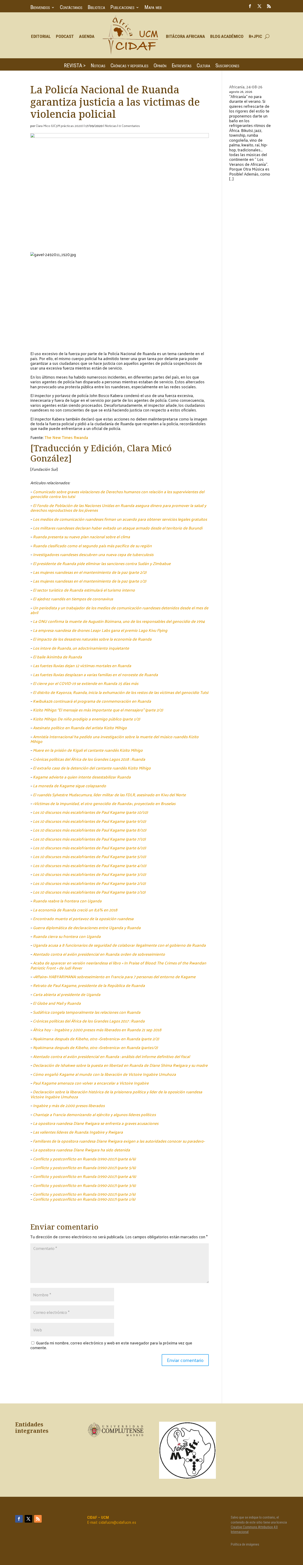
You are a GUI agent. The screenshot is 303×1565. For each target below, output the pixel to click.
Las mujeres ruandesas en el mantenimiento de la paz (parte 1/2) (89, 580)
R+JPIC (255, 36)
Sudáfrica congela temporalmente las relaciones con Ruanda (86, 1012)
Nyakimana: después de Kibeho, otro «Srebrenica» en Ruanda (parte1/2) (95, 1047)
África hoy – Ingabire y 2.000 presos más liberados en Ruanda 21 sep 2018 (97, 1029)
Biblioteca (96, 8)
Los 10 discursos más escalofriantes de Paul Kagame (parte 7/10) (89, 838)
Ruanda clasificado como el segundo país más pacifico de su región (92, 545)
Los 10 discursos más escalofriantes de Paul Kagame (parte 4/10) (89, 865)
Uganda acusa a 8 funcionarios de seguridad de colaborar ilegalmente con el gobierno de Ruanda (119, 945)
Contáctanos (71, 8)
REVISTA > (74, 66)
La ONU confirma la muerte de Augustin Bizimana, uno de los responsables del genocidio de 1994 (119, 621)
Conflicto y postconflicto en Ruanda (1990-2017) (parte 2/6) (84, 1194)
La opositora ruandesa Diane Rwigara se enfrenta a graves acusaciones (95, 1123)
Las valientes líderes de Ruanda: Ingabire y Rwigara (78, 1131)
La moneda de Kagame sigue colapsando (69, 785)
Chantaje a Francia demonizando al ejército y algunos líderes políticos (94, 1114)
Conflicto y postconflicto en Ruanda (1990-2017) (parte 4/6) (84, 1176)
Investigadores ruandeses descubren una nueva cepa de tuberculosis (93, 554)
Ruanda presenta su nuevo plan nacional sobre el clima (81, 536)
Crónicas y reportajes (129, 66)
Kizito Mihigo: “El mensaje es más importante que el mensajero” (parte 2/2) (98, 709)
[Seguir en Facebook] (250, 6)
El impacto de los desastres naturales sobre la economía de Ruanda (92, 638)
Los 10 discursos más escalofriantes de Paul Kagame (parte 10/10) (90, 812)
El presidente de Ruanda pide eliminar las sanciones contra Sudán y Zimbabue (102, 563)
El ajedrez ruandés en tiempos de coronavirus (73, 598)
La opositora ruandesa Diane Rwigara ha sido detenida (81, 1149)
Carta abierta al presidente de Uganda (66, 994)
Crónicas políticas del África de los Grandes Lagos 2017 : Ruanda (89, 1020)
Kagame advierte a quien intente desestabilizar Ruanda (82, 776)
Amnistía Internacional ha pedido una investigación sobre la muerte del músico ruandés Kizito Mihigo (114, 739)
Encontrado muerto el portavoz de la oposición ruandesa (83, 918)
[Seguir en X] (259, 6)
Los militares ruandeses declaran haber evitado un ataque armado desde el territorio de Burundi (117, 527)
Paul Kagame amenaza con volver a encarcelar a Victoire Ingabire (91, 1082)
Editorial (41, 36)
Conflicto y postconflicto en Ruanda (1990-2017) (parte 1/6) (84, 1199)
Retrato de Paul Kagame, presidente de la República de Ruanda (89, 985)
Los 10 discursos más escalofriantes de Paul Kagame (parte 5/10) (89, 856)
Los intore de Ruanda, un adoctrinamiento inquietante (81, 647)
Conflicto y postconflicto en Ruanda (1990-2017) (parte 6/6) (84, 1158)
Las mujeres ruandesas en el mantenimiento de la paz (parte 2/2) (89, 572)
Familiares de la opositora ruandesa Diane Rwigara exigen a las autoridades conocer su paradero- (119, 1140)
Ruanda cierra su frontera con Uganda (67, 936)
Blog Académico (227, 36)
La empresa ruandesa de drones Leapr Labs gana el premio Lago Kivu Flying (100, 630)
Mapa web (153, 8)
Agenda (86, 36)
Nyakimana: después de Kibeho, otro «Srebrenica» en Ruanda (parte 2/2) (96, 1038)
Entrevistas (182, 66)
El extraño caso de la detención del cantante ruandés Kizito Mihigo (92, 767)
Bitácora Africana (185, 36)
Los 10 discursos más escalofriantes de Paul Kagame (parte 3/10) (89, 874)
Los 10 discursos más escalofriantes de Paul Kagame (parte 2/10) (89, 883)
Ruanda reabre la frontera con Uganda (67, 900)
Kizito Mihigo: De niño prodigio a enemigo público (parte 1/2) (86, 718)
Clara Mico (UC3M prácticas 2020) (59, 126)
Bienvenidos (40, 8)
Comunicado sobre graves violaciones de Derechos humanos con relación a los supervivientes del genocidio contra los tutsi (117, 494)
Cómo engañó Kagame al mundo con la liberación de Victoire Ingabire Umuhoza (104, 1074)
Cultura (203, 66)
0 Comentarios (129, 126)
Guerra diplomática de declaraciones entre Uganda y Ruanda (87, 927)
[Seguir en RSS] (269, 6)
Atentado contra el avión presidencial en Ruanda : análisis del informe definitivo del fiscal (111, 1056)
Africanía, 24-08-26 (245, 86)
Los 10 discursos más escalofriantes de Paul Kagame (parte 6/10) (89, 847)
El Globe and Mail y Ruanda (57, 1003)
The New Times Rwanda (66, 437)
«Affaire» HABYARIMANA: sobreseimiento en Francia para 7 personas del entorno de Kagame (114, 976)
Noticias (98, 66)
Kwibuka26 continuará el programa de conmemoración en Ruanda (92, 701)
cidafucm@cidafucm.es (117, 1522)
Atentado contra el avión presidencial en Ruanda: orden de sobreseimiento (99, 954)
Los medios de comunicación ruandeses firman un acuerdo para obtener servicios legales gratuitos (120, 519)
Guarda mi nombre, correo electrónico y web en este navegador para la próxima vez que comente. (111, 1345)
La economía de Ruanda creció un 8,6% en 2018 (75, 909)
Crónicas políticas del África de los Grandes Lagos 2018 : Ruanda (89, 759)
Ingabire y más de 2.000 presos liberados (69, 1105)
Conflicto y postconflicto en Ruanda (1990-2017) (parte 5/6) (84, 1167)
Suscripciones (227, 66)
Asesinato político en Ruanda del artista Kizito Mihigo (80, 727)
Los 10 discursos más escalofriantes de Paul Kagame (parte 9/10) (89, 821)
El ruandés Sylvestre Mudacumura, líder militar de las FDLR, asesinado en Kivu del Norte (109, 794)
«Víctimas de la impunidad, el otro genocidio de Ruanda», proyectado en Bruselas (104, 803)
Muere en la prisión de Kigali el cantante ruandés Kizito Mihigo (88, 750)
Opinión (160, 66)
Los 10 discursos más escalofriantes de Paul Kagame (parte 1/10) (89, 892)
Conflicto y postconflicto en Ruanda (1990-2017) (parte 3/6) (84, 1185)
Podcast (65, 36)
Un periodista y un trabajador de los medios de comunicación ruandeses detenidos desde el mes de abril (119, 610)
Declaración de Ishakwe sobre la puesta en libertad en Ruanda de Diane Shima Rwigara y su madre (120, 1065)
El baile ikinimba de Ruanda (57, 656)
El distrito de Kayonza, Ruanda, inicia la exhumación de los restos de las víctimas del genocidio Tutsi (120, 692)
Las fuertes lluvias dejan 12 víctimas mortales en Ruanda (82, 665)
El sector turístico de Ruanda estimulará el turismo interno (84, 589)
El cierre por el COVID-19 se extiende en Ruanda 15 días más (85, 683)
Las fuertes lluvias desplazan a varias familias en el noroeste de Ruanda (95, 674)
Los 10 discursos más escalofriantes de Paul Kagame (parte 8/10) (89, 829)
